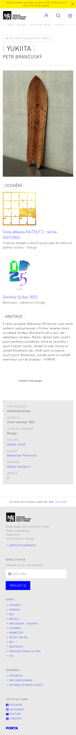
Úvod (10, 24)
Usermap (15, 628)
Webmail (15, 609)
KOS (11, 614)
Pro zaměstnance (21, 680)
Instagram (16, 709)
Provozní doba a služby (25, 651)
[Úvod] (18, 517)
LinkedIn (15, 718)
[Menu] (70, 15)
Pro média (16, 675)
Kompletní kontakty (22, 545)
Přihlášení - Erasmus (23, 623)
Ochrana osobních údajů (26, 684)
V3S (11, 655)
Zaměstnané (42, 589)
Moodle (14, 618)
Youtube (15, 713)
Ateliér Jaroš (16, 444)
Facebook (15, 704)
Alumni (65, 589)
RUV (11, 641)
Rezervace (16, 646)
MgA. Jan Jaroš (58, 501)
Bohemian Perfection (22, 455)
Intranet (15, 605)
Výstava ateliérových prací (28, 38)
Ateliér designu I (19, 466)
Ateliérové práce (40, 24)
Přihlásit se (18, 585)
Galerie (21, 24)
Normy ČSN (16, 632)
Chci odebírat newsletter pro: (29, 584)
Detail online (18, 637)
